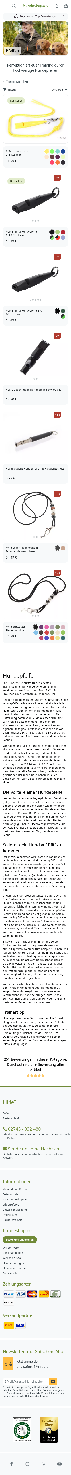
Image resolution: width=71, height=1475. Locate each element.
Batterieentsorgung (15, 1209)
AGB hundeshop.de (15, 1199)
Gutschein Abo (12, 1258)
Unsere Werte (11, 1247)
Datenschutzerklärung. (36, 1396)
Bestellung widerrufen (20, 1239)
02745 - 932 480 (24, 1129)
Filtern (12, 89)
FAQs (6, 1113)
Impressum (10, 1214)
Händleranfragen (13, 1263)
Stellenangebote (13, 1252)
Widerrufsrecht (12, 1204)
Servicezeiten (11, 1273)
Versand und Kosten (15, 1189)
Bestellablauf (11, 1118)
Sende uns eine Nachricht (34, 1149)
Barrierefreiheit (12, 1220)
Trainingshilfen (17, 81)
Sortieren (57, 89)
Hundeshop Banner (15, 1268)
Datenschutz (10, 1194)
